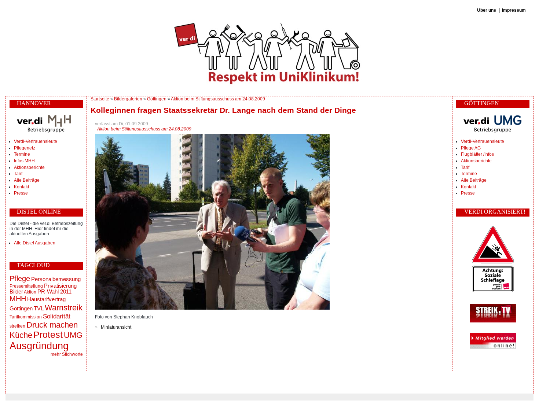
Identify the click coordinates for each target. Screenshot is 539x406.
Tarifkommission (26, 317)
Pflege (20, 278)
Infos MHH (24, 160)
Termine (22, 154)
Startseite (100, 99)
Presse (21, 193)
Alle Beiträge (27, 180)
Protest (48, 335)
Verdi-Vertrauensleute (35, 141)
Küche (21, 335)
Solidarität (56, 316)
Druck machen (52, 324)
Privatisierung (60, 286)
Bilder (16, 292)
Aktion (30, 292)
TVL (39, 308)
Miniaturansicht (116, 327)
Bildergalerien (128, 99)
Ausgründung (39, 345)
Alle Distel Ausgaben (34, 243)
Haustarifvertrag (46, 299)
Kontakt (21, 186)
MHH (18, 299)
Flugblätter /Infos (477, 154)
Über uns (486, 10)
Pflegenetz (24, 148)
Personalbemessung (56, 279)
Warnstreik (63, 307)
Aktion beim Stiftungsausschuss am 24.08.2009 (218, 99)
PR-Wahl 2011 (54, 292)
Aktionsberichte (29, 167)
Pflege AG (471, 148)
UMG (73, 335)
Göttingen (21, 308)
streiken (17, 326)
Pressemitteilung (26, 286)
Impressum (514, 10)
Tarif (18, 173)
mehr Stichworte (67, 354)
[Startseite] (270, 53)
